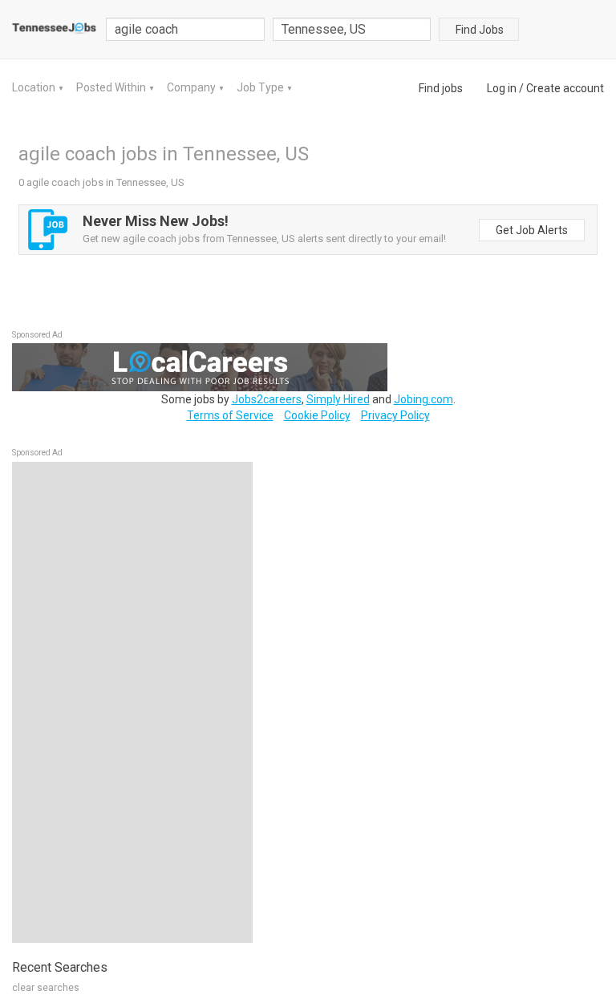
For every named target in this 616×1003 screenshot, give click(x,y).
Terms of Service (230, 415)
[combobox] (352, 29)
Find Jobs (480, 29)
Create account (565, 88)
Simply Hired (338, 399)
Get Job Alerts (532, 230)
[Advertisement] (132, 702)
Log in (502, 88)
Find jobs (441, 88)
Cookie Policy (317, 415)
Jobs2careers (267, 399)
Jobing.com (423, 399)
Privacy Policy (395, 415)
